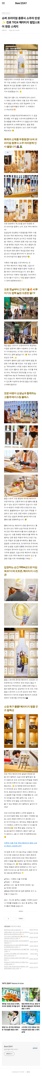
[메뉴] (3, 3)
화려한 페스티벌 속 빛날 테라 (12, 930)
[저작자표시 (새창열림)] (26, 919)
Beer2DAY (21, 3)
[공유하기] (10, 918)
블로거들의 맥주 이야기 (11, 1049)
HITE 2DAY (7, 926)
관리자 (28, 1072)
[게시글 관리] (13, 918)
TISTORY (21, 1072)
